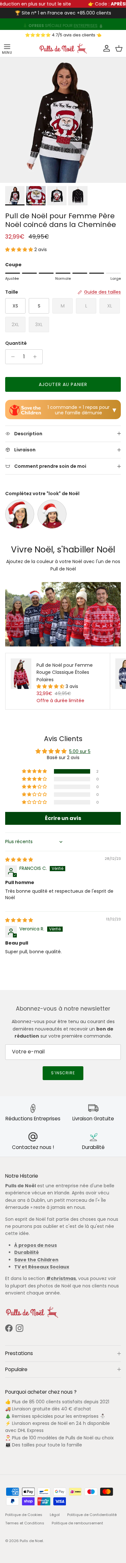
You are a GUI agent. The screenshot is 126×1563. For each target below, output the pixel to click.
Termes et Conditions (24, 1523)
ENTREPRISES (86, 24)
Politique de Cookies (23, 1514)
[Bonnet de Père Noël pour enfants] (52, 514)
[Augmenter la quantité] (36, 357)
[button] (19, 249)
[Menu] (7, 49)
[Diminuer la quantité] (11, 357)
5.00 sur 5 (79, 751)
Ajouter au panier (63, 384)
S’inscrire (63, 1073)
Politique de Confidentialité (92, 1514)
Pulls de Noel (31, 1540)
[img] (19, 859)
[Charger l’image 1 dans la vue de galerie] (63, 120)
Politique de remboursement (77, 1523)
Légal (55, 1514)
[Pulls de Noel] (63, 48)
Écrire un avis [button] (63, 818)
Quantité (16, 343)
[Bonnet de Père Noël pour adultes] (19, 514)
